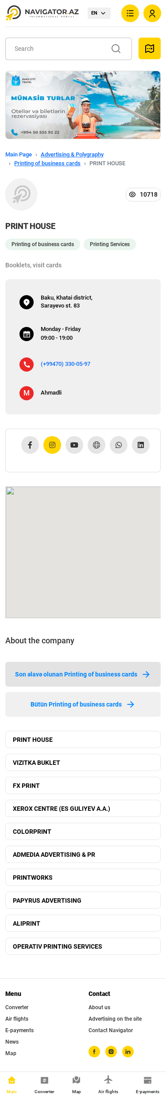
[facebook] (94, 1051)
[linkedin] (128, 1051)
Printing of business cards (47, 163)
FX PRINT (26, 785)
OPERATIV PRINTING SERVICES (57, 946)
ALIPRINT (26, 923)
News (12, 1042)
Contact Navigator (111, 1030)
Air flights (16, 1019)
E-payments (19, 1030)
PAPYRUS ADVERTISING (47, 900)
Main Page (18, 154)
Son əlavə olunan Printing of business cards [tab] (76, 674)
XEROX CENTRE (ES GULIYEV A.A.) (61, 808)
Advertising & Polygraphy (72, 154)
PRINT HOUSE (33, 739)
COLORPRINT (32, 831)
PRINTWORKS (33, 877)
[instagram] (111, 1051)
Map (10, 1053)
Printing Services (110, 244)
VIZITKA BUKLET (36, 762)
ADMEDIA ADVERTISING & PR (54, 854)
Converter (16, 1007)
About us (99, 1007)
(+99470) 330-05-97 (65, 364)
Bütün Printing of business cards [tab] (76, 704)
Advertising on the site (115, 1019)
